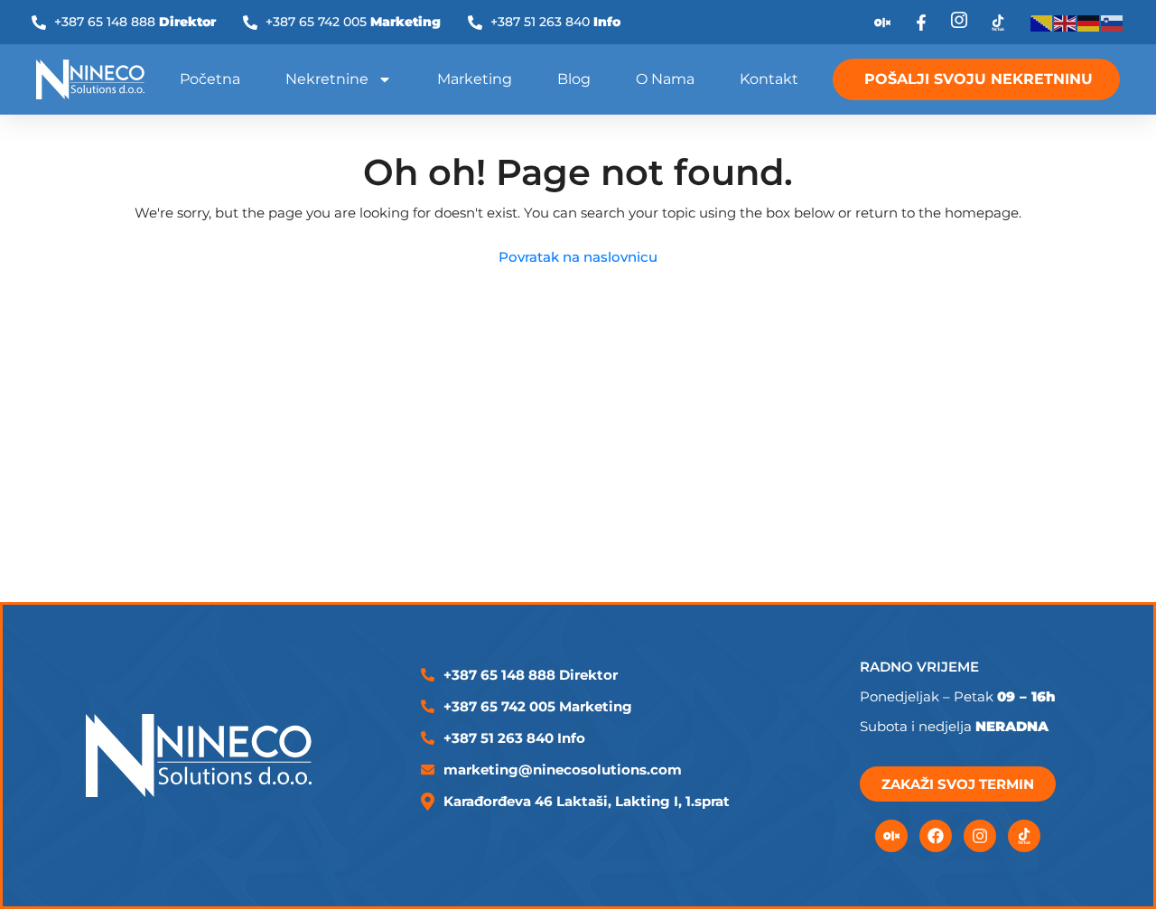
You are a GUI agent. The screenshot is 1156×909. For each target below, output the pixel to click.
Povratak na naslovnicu (578, 256)
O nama (665, 79)
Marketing (474, 79)
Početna (210, 79)
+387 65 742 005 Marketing (537, 706)
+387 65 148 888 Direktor (530, 674)
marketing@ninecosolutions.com (562, 769)
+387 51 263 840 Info (514, 738)
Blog (574, 79)
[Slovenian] (1112, 22)
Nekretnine (326, 79)
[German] (1089, 22)
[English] (1065, 22)
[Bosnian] (1042, 22)
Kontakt (769, 79)
